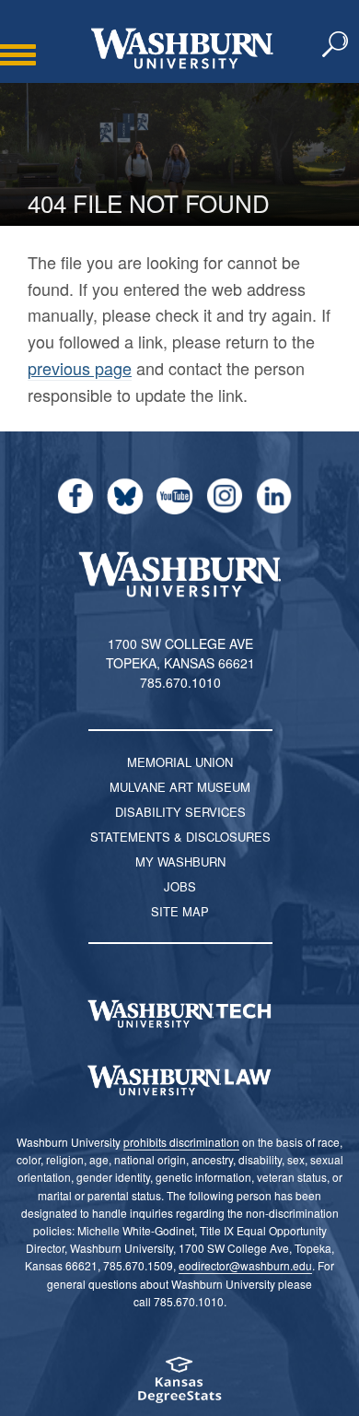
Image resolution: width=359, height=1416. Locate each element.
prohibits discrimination (181, 1142)
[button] (336, 45)
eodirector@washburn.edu (245, 1265)
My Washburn (180, 861)
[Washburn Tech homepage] (179, 1014)
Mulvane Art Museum (180, 787)
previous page (80, 368)
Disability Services (180, 811)
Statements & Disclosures (180, 836)
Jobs (180, 886)
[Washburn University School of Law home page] (179, 1080)
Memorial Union (180, 762)
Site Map (180, 911)
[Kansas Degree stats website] (179, 1386)
